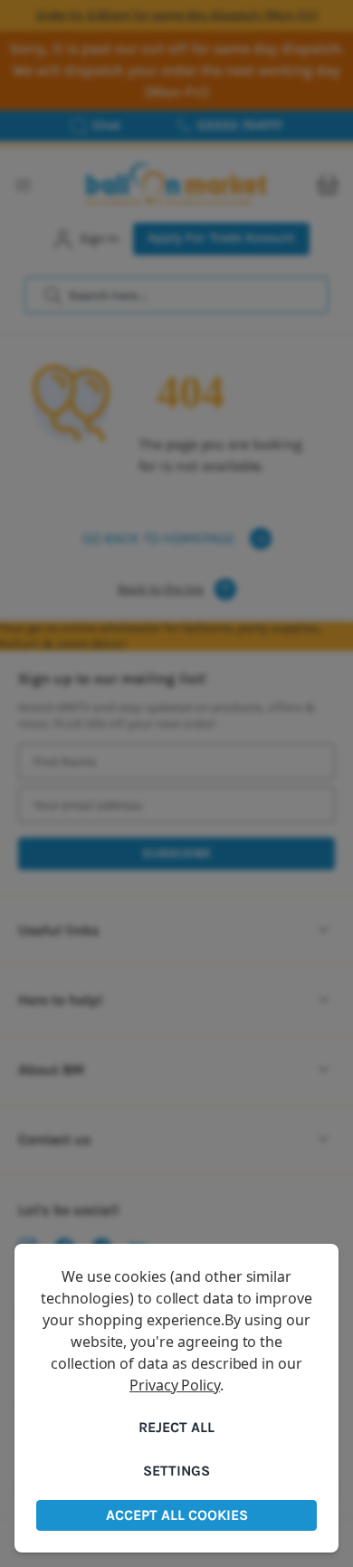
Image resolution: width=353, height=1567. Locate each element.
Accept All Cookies (177, 1515)
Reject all (176, 1427)
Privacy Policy (174, 1385)
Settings (176, 1470)
